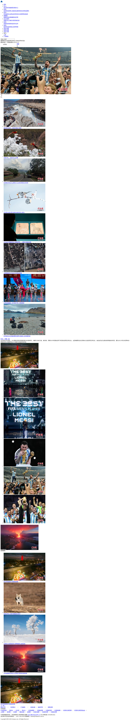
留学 (7, 7)
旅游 (5, 25)
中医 (13, 20)
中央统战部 (4, 710)
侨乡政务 (6, 14)
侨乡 (5, 12)
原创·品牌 (6, 28)
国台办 (24, 710)
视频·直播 (6, 30)
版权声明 (40, 707)
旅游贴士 (10, 26)
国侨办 (11, 710)
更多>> (2, 339)
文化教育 (20, 14)
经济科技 (15, 14)
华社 (5, 7)
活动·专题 (6, 31)
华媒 (9, 7)
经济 (5, 22)
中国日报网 (36, 712)
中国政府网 (40, 710)
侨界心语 (10, 10)
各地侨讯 (6, 10)
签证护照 (15, 17)
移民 (12, 7)
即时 (5, 4)
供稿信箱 (32, 707)
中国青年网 (45, 712)
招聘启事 (50, 707)
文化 (7, 20)
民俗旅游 (25, 14)
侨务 (5, 9)
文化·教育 (6, 18)
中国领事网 (31, 710)
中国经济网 (54, 712)
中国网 (15, 712)
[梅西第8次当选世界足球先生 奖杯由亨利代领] (24, 396)
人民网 (2, 712)
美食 (16, 20)
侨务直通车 (26, 10)
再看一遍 (7, 339)
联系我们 (13, 707)
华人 (5, 6)
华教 (5, 20)
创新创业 (10, 23)
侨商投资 (6, 23)
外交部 (17, 710)
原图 (18, 44)
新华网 (9, 712)
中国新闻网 (57, 710)
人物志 (10, 20)
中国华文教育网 (67, 710)
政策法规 (15, 10)
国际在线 (21, 712)
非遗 (18, 20)
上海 (5, 34)
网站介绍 (3, 707)
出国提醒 (10, 17)
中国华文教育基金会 (79, 710)
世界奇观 (15, 26)
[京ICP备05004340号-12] (34, 714)
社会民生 (10, 14)
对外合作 (15, 23)
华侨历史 (20, 10)
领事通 (5, 15)
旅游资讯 (6, 26)
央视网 (29, 712)
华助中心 (15, 7)
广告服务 (6, 36)
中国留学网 (49, 710)
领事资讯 (6, 17)
